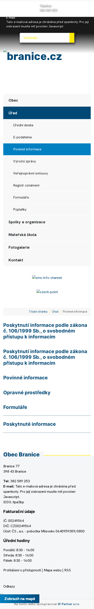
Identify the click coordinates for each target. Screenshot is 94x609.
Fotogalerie (19, 247)
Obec (13, 100)
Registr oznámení (26, 185)
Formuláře (21, 197)
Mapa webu (52, 570)
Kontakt (16, 259)
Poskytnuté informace (29, 424)
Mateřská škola (23, 234)
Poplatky (19, 209)
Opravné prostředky (26, 392)
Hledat (72, 38)
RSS (67, 570)
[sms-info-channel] (47, 277)
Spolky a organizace (27, 221)
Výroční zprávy (24, 161)
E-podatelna (22, 137)
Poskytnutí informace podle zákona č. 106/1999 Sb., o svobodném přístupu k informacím (45, 331)
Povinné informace (27, 149)
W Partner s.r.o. (69, 604)
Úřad (13, 112)
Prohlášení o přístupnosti (22, 570)
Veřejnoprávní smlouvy (30, 173)
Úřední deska (23, 125)
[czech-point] (47, 291)
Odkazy (9, 586)
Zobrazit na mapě (19, 598)
